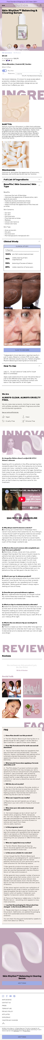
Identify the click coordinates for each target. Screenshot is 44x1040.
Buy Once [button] (11, 70)
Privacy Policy (7, 1011)
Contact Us (6, 1002)
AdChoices (16, 1030)
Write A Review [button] (22, 670)
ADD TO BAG (22, 1037)
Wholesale (6, 1017)
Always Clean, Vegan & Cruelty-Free (22, 1)
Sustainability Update (31, 919)
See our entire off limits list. (10, 412)
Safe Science (6, 999)
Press (4, 1005)
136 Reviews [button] (17, 52)
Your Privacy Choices (10, 1020)
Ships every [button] (11, 73)
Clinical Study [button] (11, 241)
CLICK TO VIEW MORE (22, 350)
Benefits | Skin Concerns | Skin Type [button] (20, 185)
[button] (3, 5)
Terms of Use (7, 1008)
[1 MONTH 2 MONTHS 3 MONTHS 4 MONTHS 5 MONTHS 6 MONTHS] (29, 74)
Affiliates (6, 1014)
